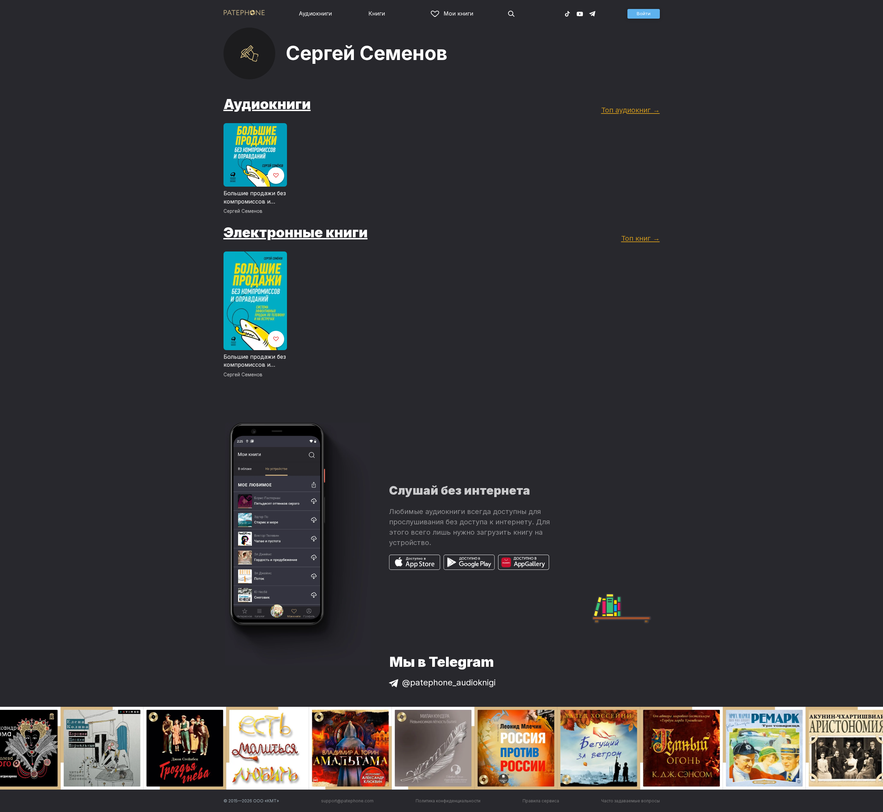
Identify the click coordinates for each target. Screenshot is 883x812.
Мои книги (458, 13)
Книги (376, 13)
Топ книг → (640, 238)
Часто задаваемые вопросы (630, 800)
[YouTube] (580, 13)
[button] (643, 14)
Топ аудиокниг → (630, 110)
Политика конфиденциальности (448, 800)
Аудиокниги (315, 13)
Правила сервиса (541, 800)
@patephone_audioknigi (449, 682)
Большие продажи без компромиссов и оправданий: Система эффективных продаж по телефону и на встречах (255, 198)
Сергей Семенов (243, 211)
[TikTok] (567, 13)
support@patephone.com (347, 800)
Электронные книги (296, 232)
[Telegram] (592, 13)
